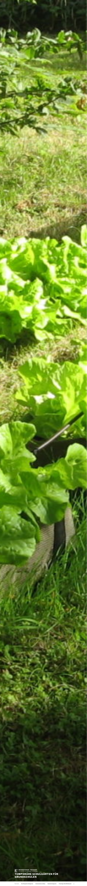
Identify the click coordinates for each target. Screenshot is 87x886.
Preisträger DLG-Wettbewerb (65, 883)
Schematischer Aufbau (40, 883)
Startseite (17, 883)
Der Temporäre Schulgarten (27, 883)
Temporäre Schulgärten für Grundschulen (36, 875)
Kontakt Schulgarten (52, 883)
